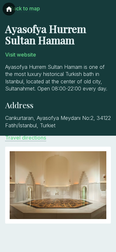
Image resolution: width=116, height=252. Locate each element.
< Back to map (22, 8)
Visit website (20, 54)
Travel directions (25, 137)
